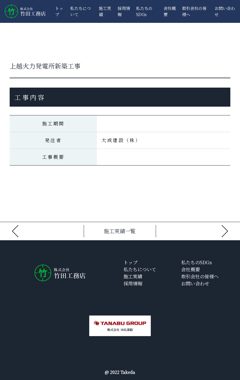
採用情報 (133, 283)
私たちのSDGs (144, 11)
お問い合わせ (195, 283)
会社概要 (190, 269)
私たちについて (140, 269)
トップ (131, 262)
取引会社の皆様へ (200, 276)
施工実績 (133, 276)
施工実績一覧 (120, 231)
